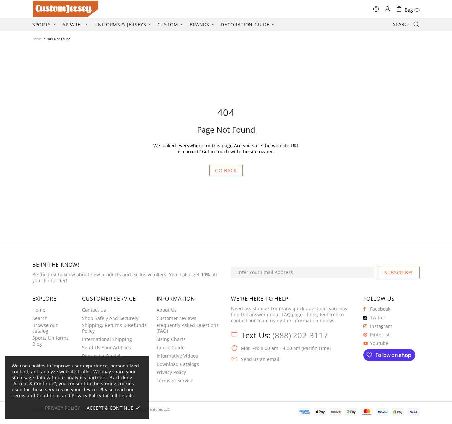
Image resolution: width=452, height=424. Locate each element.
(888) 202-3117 (300, 335)
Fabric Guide (171, 348)
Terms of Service (175, 381)
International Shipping (107, 339)
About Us (167, 310)
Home (37, 38)
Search (40, 318)
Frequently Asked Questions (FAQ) (188, 328)
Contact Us (94, 310)
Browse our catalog (45, 328)
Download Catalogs (178, 364)
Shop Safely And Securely (110, 318)
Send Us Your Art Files (106, 348)
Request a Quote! (101, 356)
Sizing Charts (171, 339)
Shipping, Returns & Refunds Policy (114, 328)
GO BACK (226, 170)
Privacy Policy (171, 372)
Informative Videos (177, 356)
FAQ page (292, 315)
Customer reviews (176, 318)
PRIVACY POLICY (62, 408)
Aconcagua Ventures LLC (149, 409)
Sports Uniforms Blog (50, 341)
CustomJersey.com (40, 9)
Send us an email (260, 359)
